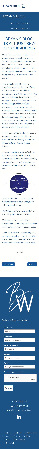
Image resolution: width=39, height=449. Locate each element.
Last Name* (8, 337)
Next (31, 264)
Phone (6, 363)
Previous (9, 264)
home (11, 23)
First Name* (8, 328)
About (18, 433)
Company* (7, 354)
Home (8, 433)
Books (26, 436)
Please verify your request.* (13, 372)
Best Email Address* (11, 345)
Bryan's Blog (25, 23)
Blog (7, 439)
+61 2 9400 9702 (19, 406)
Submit (8, 388)
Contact (9, 443)
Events (16, 436)
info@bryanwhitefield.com (19, 409)
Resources (19, 439)
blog (17, 23)
